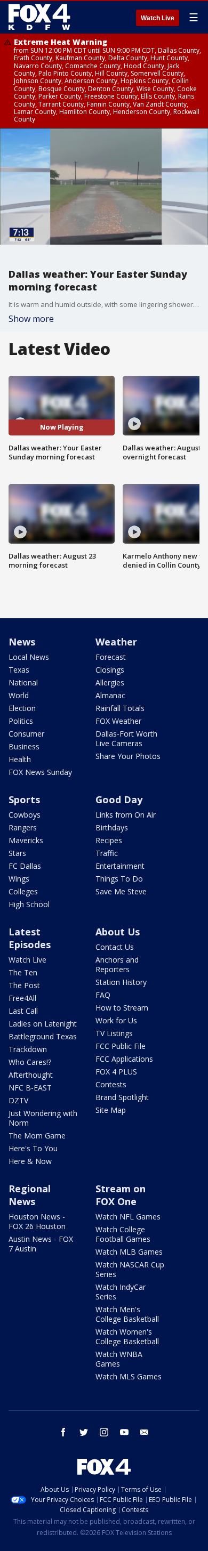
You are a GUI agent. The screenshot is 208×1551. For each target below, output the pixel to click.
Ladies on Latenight (43, 1024)
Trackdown (28, 1049)
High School (29, 904)
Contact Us (114, 947)
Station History (121, 982)
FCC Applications (124, 1059)
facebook (63, 1432)
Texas (19, 670)
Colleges (23, 891)
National (23, 682)
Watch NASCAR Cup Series (129, 1269)
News (22, 641)
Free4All (22, 998)
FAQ (102, 995)
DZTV (18, 1100)
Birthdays (111, 827)
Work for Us (116, 1020)
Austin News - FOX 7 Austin (41, 1244)
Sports (24, 799)
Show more (31, 319)
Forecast (110, 657)
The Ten (23, 972)
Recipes (108, 840)
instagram (104, 1432)
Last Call (23, 1011)
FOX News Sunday (40, 772)
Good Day (118, 799)
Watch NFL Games (128, 1216)
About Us (117, 931)
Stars (17, 853)
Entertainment (120, 866)
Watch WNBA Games (118, 1359)
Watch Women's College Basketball (127, 1336)
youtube (124, 1432)
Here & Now (30, 1161)
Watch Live (157, 18)
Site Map (110, 1110)
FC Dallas (25, 866)
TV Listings (114, 1033)
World (19, 695)
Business (24, 746)
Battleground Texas (43, 1036)
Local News (29, 657)
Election (22, 708)
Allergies (109, 682)
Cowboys (25, 815)
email (144, 1432)
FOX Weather (118, 721)
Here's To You (33, 1148)
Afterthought (31, 1075)
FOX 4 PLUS (116, 1072)
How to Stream (121, 1008)
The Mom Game (37, 1135)
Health (20, 759)
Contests (110, 1084)
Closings (109, 670)
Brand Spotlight (122, 1097)
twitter (83, 1432)
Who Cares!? (30, 1062)
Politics (21, 721)
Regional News (30, 1195)
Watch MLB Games (129, 1252)
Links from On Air (125, 815)
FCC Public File (120, 1046)
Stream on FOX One (120, 1195)
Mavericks (26, 840)
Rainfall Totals (120, 708)
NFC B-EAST (30, 1088)
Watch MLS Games (128, 1376)
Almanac (110, 695)
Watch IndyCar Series (120, 1292)
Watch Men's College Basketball (127, 1314)
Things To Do (119, 879)
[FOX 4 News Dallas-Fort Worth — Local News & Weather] (39, 17)
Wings (19, 879)
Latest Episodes (30, 938)
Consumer (26, 734)
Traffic (106, 853)
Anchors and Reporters (117, 964)
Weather (116, 641)
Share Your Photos (128, 756)
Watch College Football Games (122, 1234)
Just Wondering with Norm (43, 1118)
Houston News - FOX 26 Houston (37, 1221)
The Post (24, 985)
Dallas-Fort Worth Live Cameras (126, 738)
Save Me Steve (121, 891)
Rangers (23, 827)
